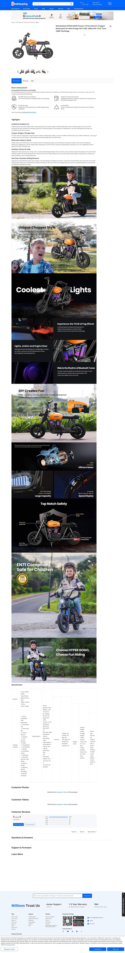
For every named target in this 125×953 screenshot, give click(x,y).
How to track (14, 918)
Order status (14, 927)
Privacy (47, 920)
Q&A (32, 81)
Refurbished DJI (78, 8)
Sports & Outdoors (29, 22)
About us (13, 920)
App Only (60, 8)
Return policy (48, 918)
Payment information (33, 918)
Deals (43, 8)
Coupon (51, 8)
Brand (36, 8)
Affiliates (30, 923)
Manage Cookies (9, 949)
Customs (47, 923)
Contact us (14, 922)
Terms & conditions (50, 916)
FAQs (12, 925)
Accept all (98, 949)
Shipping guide (32, 916)
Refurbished (19, 22)
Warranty (13, 923)
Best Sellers (26, 8)
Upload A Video (62, 804)
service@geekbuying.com (96, 917)
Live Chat (91, 923)
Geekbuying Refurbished (29, 112)
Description (16, 81)
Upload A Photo (62, 792)
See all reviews (30, 824)
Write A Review (18, 824)
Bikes (37, 22)
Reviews (25, 81)
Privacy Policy (11, 945)
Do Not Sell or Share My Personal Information (51, 926)
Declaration (48, 922)
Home (13, 22)
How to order (14, 916)
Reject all (116, 949)
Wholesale (30, 920)
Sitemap (13, 929)
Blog (68, 8)
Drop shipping (31, 922)
